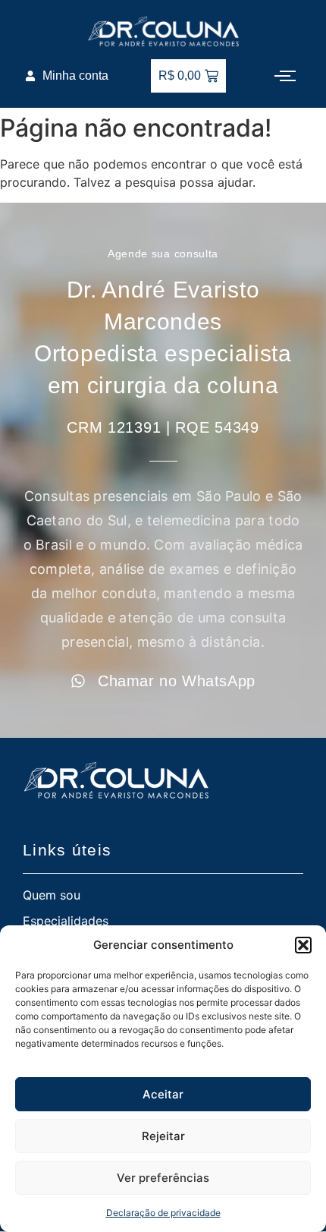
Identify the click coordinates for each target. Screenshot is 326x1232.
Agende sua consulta (163, 253)
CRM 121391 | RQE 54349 (163, 427)
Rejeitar (163, 1136)
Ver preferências (163, 1178)
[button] (303, 945)
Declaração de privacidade (163, 1212)
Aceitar (163, 1094)
